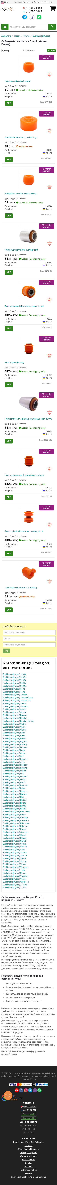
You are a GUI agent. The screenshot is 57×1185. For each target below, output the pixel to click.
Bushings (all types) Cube (14, 736)
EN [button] (5, 2)
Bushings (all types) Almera (15, 695)
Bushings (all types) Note (13, 797)
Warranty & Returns (28, 1156)
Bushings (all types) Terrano (15, 867)
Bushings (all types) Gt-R (13, 756)
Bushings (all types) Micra (14, 788)
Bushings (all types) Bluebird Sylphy (18, 721)
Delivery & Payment (22, 2)
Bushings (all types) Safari (14, 841)
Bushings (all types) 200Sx (14, 680)
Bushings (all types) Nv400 (14, 809)
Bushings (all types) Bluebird (15, 718)
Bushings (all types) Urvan (14, 873)
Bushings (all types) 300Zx (14, 686)
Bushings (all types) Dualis (14, 738)
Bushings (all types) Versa (14, 879)
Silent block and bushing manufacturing (28, 1177)
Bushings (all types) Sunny (14, 858)
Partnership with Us (28, 1170)
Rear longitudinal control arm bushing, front (24, 531)
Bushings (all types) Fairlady (15, 744)
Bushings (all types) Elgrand (15, 741)
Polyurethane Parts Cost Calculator (28, 1142)
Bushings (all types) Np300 (14, 800)
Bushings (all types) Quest (14, 835)
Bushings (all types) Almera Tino (17, 700)
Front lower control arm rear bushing (21, 588)
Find (6, 651)
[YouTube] (17, 1090)
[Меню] (5, 27)
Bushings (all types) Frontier (15, 747)
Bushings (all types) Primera (15, 826)
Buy (9, 103)
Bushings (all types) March (14, 782)
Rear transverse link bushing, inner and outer (24, 306)
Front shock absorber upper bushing (20, 137)
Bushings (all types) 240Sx (14, 683)
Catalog (28, 1163)
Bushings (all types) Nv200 (14, 803)
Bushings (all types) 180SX (14, 677)
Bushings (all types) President (16, 820)
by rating (5, 51)
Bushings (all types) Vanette (15, 876)
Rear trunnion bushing (14, 362)
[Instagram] (26, 1090)
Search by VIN (28, 1118)
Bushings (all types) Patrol (14, 814)
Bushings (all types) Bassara (15, 715)
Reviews (28, 1173)
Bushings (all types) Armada (15, 706)
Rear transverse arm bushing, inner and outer (24, 475)
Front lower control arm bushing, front (21, 250)
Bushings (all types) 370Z (14, 692)
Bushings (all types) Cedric (14, 724)
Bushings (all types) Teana (14, 864)
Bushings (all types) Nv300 (14, 806)
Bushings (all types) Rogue (14, 838)
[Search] (52, 27)
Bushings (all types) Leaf (13, 774)
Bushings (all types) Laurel (14, 771)
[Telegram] (24, 17)
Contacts (29, 1145)
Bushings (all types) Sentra (14, 844)
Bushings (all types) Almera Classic (18, 698)
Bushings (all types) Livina (14, 779)
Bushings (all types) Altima (14, 703)
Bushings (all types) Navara (15, 794)
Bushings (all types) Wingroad (16, 882)
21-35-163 (34, 7)
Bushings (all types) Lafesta (15, 768)
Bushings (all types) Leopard (15, 776)
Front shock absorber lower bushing (20, 194)
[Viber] (32, 17)
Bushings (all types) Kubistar (15, 765)
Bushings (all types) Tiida (14, 870)
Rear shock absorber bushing (17, 81)
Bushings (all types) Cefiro (14, 727)
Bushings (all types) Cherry (14, 730)
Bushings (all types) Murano (15, 791)
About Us (28, 1166)
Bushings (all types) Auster (14, 709)
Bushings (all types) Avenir (14, 712)
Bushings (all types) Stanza (15, 855)
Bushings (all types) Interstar (15, 759)
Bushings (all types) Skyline (15, 852)
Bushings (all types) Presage (15, 817)
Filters (52, 51)
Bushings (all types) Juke (14, 762)
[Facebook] (21, 1090)
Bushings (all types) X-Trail (14, 888)
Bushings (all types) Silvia (14, 850)
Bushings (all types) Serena (15, 847)
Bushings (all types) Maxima (15, 785)
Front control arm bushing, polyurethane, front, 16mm (28, 419)
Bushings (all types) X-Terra (15, 885)
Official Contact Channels (42, 2)
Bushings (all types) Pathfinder (16, 812)
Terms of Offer (28, 1159)
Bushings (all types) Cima (14, 733)
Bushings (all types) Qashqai (15, 832)
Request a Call (28, 1114)
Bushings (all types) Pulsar (14, 829)
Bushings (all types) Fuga (14, 750)
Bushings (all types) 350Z (14, 689)
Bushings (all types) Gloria (14, 753)
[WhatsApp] (39, 17)
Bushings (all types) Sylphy (14, 861)
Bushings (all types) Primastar (16, 823)
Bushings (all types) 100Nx (14, 674)
